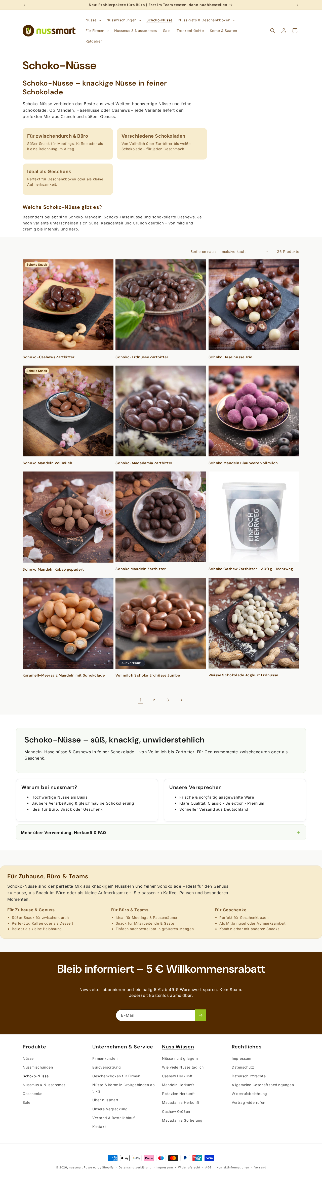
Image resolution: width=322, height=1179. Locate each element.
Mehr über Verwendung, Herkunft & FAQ (161, 832)
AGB (208, 1167)
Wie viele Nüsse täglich (183, 1067)
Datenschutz (243, 1067)
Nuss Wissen (178, 1046)
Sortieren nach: (203, 251)
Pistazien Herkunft (178, 1093)
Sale (26, 1102)
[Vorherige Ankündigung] (24, 5)
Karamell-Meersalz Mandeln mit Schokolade (64, 675)
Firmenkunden (104, 1058)
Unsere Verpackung (110, 1109)
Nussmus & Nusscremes (44, 1084)
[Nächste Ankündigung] (297, 5)
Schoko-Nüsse (36, 1076)
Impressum (241, 1058)
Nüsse (28, 1058)
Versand (260, 1167)
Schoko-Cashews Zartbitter (49, 357)
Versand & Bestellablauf (113, 1117)
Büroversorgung (106, 1067)
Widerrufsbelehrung (249, 1093)
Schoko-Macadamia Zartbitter (144, 463)
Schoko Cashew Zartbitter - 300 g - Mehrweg (251, 569)
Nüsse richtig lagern (180, 1058)
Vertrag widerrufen (248, 1102)
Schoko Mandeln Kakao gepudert (53, 569)
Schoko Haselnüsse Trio (231, 357)
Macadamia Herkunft (180, 1102)
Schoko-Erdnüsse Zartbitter (141, 357)
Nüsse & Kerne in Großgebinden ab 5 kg (123, 1087)
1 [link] (141, 699)
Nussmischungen (38, 1067)
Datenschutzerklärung (135, 1167)
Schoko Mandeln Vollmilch (47, 463)
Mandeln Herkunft (178, 1084)
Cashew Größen (176, 1111)
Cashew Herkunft (177, 1076)
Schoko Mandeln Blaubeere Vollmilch (243, 463)
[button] (93, 20)
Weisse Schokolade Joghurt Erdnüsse (243, 675)
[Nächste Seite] (181, 699)
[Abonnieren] (200, 1015)
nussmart (76, 1167)
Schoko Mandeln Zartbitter (140, 569)
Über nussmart (105, 1100)
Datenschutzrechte (249, 1076)
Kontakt (99, 1126)
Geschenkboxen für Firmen (116, 1076)
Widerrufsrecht (189, 1167)
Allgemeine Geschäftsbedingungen (263, 1084)
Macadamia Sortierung (182, 1120)
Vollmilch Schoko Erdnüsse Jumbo (147, 675)
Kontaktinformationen (233, 1167)
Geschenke (32, 1093)
